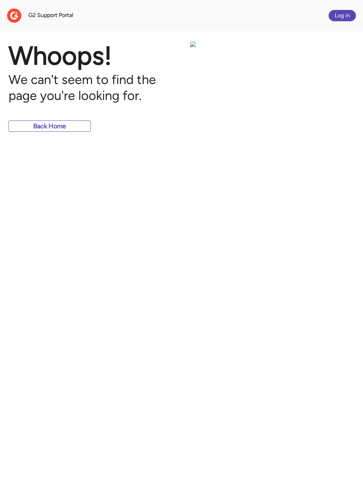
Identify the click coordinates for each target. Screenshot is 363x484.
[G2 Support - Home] (14, 16)
